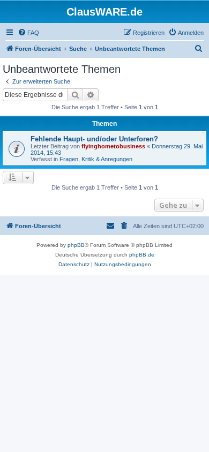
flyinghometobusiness (113, 146)
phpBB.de (141, 255)
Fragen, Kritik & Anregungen (95, 159)
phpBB (76, 245)
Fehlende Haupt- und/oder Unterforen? (94, 139)
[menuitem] (28, 32)
